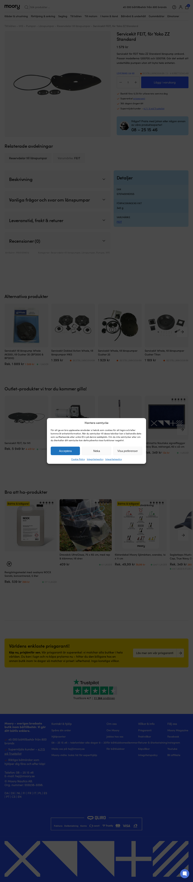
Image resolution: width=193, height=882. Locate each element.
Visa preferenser (127, 451)
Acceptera (65, 451)
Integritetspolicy (95, 459)
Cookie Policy (78, 459)
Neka (96, 451)
